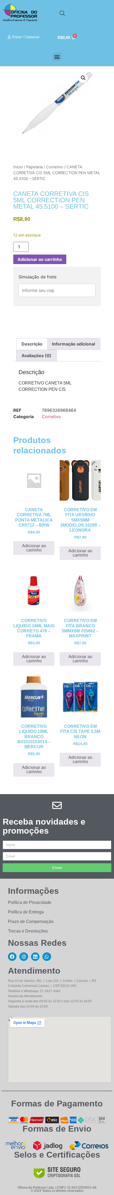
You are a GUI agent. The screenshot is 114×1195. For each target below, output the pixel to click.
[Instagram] (23, 956)
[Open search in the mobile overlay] (62, 13)
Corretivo (54, 167)
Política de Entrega (26, 912)
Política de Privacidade (29, 902)
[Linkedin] (35, 956)
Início (18, 167)
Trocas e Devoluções (28, 931)
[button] (57, 56)
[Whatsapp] (46, 956)
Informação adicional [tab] (73, 344)
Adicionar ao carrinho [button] (34, 548)
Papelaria (34, 167)
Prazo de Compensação (31, 921)
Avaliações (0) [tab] (36, 355)
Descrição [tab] (31, 344)
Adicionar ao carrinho (39, 259)
